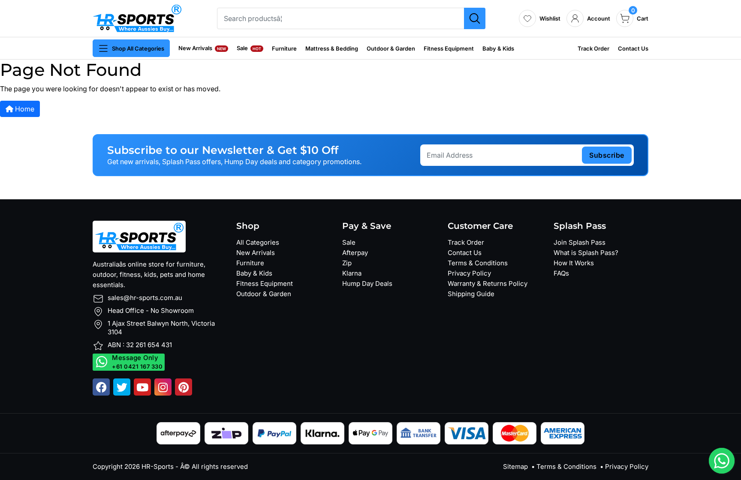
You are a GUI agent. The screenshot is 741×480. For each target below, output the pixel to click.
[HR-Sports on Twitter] (121, 387)
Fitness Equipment (449, 48)
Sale (249, 48)
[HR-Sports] (137, 17)
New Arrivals (202, 48)
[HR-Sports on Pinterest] (183, 387)
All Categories (257, 242)
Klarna (351, 273)
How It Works (574, 263)
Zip (347, 263)
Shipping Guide (471, 294)
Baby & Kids (498, 48)
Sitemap (515, 466)
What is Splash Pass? (586, 253)
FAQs (561, 273)
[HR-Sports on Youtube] (142, 387)
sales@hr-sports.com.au (145, 298)
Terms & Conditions (478, 263)
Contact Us (633, 48)
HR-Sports (158, 466)
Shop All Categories (138, 48)
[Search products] (474, 18)
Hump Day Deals (367, 283)
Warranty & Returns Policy (487, 283)
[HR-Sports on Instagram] (163, 387)
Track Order (593, 48)
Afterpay (355, 253)
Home (23, 109)
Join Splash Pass (579, 242)
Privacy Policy (469, 273)
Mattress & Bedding (331, 48)
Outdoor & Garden (391, 48)
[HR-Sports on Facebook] (101, 387)
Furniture (284, 48)
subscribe (606, 155)
